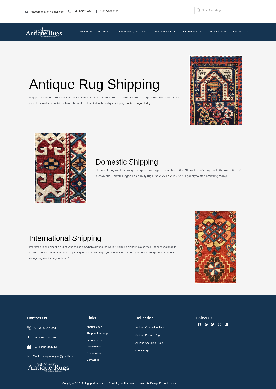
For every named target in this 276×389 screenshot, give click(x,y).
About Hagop (94, 326)
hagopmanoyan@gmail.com (47, 11)
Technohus (169, 383)
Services (103, 31)
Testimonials (191, 31)
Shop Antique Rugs (132, 31)
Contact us (93, 359)
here (169, 176)
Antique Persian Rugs (148, 335)
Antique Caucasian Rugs (150, 327)
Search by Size (165, 31)
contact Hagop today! (138, 103)
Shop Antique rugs (97, 333)
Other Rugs (142, 350)
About (83, 31)
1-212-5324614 (82, 11)
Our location (94, 353)
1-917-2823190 (109, 11)
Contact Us (240, 31)
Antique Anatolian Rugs (149, 342)
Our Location (216, 31)
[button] (90, 32)
